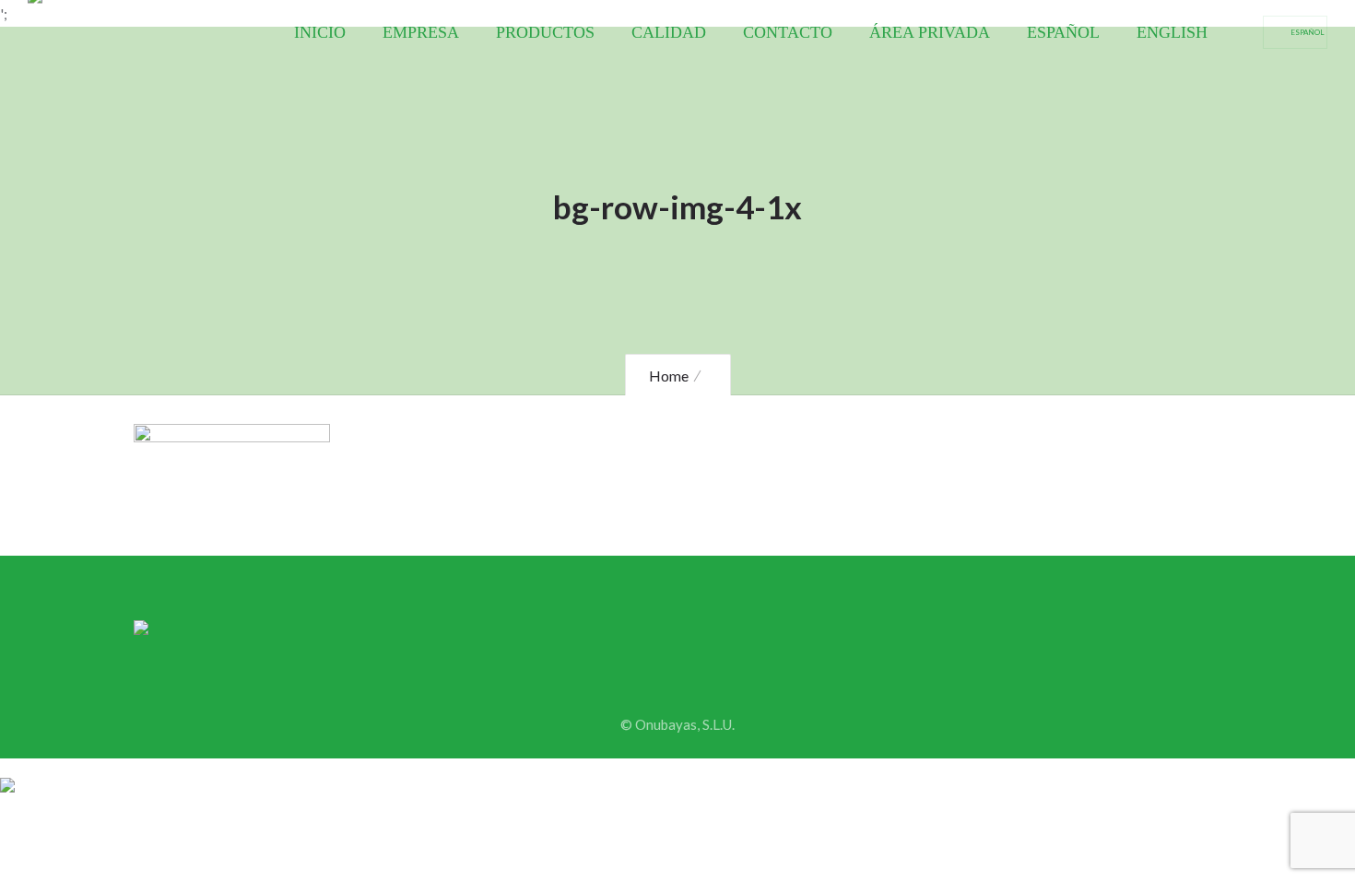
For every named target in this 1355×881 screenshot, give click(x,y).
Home (669, 375)
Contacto (787, 32)
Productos (545, 32)
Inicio (320, 32)
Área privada (929, 32)
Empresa (421, 32)
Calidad (668, 32)
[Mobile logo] (7, 772)
